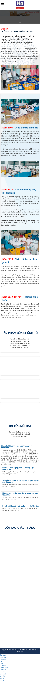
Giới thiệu (3, 659)
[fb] (2, 580)
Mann (4, 616)
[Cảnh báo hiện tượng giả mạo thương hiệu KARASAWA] (20, 443)
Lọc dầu (4, 612)
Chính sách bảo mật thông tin (11, 635)
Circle (4, 588)
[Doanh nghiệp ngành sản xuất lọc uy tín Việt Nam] (5, 510)
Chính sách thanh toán (9, 631)
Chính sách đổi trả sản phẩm (11, 642)
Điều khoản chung (8, 625)
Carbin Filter (6, 599)
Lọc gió (4, 606)
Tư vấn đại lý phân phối (9, 628)
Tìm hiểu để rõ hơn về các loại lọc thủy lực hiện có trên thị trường (20, 481)
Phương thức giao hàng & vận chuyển (14, 645)
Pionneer (5, 602)
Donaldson (5, 595)
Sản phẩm (3, 661)
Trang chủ (3, 657)
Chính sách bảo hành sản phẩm (12, 638)
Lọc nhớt (5, 609)
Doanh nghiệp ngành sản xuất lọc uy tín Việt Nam (23, 507)
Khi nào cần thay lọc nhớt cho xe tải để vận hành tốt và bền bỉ (20, 494)
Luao (4, 592)
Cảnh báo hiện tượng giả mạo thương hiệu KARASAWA (16, 447)
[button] (2, 4)
